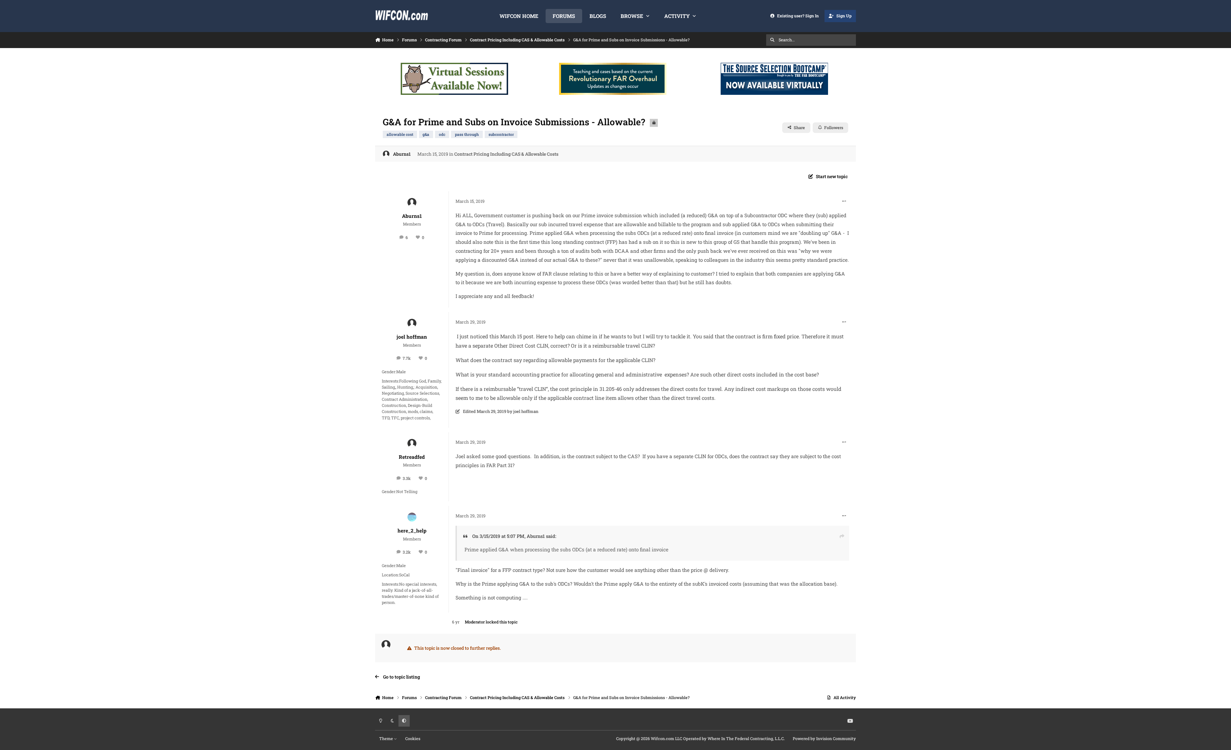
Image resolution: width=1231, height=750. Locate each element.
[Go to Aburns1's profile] (386, 154)
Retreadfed (412, 457)
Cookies (412, 738)
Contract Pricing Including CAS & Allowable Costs (506, 154)
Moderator (475, 621)
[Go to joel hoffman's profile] (411, 323)
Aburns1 (402, 154)
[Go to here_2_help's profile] (411, 517)
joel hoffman (412, 337)
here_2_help (412, 530)
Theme (386, 738)
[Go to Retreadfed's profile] (411, 443)
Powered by (824, 738)
